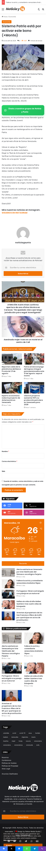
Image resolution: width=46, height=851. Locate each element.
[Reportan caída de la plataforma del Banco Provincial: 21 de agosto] (12, 359)
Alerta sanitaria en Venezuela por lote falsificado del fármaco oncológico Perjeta (29, 571)
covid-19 (22, 733)
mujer (13, 741)
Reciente (23, 563)
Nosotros (5, 757)
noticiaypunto (23, 242)
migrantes (25, 737)
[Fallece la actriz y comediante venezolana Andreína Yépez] (8, 583)
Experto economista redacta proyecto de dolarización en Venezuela (11, 399)
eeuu (30, 733)
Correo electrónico (9, 461)
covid (14, 733)
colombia (6, 733)
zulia (37, 745)
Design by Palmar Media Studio (28, 831)
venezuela (29, 745)
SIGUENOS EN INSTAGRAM (14, 212)
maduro (5, 737)
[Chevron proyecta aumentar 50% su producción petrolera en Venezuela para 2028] (34, 387)
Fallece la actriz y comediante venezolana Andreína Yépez (30, 581)
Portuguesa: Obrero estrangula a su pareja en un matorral (30, 592)
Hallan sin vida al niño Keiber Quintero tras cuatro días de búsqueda (29, 603)
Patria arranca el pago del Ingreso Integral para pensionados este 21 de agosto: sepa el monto (34, 371)
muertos (5, 741)
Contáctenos (6, 760)
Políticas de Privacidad (10, 766)
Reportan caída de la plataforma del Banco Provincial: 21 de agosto (11, 370)
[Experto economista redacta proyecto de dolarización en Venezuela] (12, 387)
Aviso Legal (6, 769)
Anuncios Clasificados (10, 774)
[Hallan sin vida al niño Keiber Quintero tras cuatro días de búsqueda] (8, 604)
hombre (37, 733)
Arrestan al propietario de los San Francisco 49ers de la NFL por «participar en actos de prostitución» (29, 616)
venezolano (7, 745)
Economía (12, 17)
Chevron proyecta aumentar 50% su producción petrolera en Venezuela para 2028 (33, 400)
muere (33, 737)
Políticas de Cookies (9, 763)
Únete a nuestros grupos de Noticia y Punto (24, 110)
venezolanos (18, 745)
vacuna (28, 741)
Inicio (5, 17)
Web (3, 471)
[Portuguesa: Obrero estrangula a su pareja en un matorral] (8, 594)
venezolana (38, 741)
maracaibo (14, 737)
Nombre (5, 451)
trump (20, 741)
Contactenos (25, 835)
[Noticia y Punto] (15, 9)
